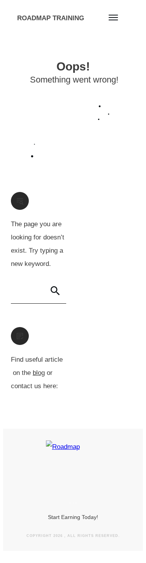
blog (39, 373)
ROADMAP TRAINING (50, 18)
